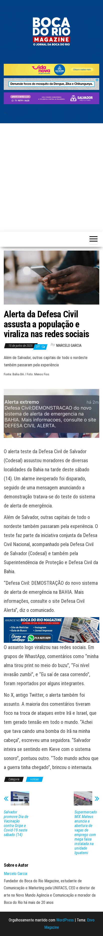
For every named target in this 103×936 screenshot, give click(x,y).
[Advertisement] (51, 177)
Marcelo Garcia (69, 345)
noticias (34, 779)
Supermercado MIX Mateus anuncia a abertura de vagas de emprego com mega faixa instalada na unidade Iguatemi (85, 832)
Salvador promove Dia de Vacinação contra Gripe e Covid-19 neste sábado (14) (16, 823)
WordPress (65, 920)
